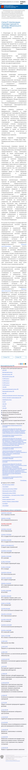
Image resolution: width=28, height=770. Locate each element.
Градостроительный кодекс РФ (10, 389)
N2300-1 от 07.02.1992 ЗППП (7, 545)
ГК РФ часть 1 (5, 378)
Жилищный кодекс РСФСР (9, 491)
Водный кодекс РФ (7, 374)
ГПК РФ (4, 387)
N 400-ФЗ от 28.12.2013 (6, 512)
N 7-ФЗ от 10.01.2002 (5, 561)
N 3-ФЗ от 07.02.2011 (5, 567)
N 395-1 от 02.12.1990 (5, 635)
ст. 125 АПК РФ (4, 747)
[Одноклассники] (24, 363)
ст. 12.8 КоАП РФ (5, 682)
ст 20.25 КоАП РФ (5, 659)
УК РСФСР (5, 503)
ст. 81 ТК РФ (4, 666)
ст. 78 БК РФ (4, 673)
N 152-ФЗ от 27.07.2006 (6, 614)
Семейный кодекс (7, 399)
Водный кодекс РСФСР (8, 484)
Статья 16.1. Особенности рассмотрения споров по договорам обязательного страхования (7, 357)
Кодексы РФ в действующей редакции (12, 368)
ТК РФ (4, 401)
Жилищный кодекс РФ (8, 391)
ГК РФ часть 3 (5, 382)
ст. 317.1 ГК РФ (4, 646)
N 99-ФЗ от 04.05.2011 (6, 583)
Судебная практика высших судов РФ (12, 410)
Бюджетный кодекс (7, 372)
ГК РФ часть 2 (5, 380)
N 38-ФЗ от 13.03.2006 (6, 556)
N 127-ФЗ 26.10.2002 (5, 608)
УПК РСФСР (5, 505)
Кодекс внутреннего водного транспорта (13, 395)
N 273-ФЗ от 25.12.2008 (6, 550)
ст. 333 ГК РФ (4, 641)
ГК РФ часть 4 (5, 385)
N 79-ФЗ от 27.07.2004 (6, 534)
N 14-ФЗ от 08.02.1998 (6, 590)
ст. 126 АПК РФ (4, 729)
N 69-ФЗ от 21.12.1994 (6, 518)
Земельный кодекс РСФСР (9, 493)
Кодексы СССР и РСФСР (8, 482)
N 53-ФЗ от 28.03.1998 (6, 630)
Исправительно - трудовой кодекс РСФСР (13, 495)
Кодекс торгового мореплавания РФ (11, 397)
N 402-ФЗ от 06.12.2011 (6, 572)
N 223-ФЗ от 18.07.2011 (6, 596)
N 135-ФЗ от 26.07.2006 (6, 578)
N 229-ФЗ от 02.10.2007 (6, 624)
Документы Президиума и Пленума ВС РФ (13, 423)
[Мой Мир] (25, 363)
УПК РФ (4, 408)
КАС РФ (4, 393)
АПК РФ (4, 370)
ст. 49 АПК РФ (4, 736)
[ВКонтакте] (21, 363)
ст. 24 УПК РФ (4, 722)
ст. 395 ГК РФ (4, 652)
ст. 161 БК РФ (4, 695)
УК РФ (4, 406)
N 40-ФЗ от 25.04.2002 (6, 523)
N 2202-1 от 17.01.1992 (5, 603)
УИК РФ (4, 403)
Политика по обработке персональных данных (13, 760)
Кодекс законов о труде (8, 499)
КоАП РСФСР (5, 497)
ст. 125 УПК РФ (4, 717)
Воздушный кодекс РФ (8, 376)
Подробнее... (23, 480)
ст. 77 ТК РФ (4, 702)
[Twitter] (22, 363)
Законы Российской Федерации (10, 412)
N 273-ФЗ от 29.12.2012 (6, 529)
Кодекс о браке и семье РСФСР (10, 501)
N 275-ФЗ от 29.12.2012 (6, 540)
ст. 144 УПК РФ (4, 709)
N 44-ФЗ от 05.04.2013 (6, 619)
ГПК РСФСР (5, 486)
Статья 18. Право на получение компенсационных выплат (21, 357)
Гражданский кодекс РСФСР (9, 488)
